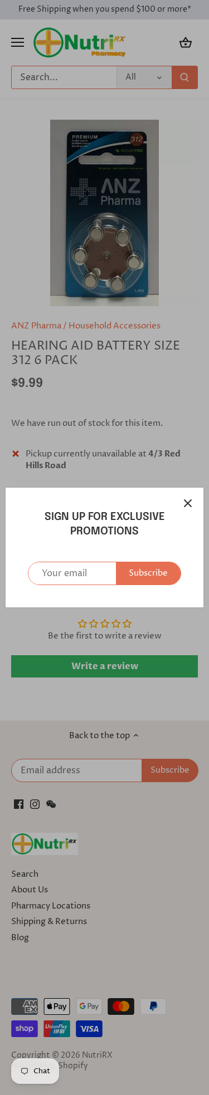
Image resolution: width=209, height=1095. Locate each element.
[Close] (188, 503)
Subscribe (148, 573)
